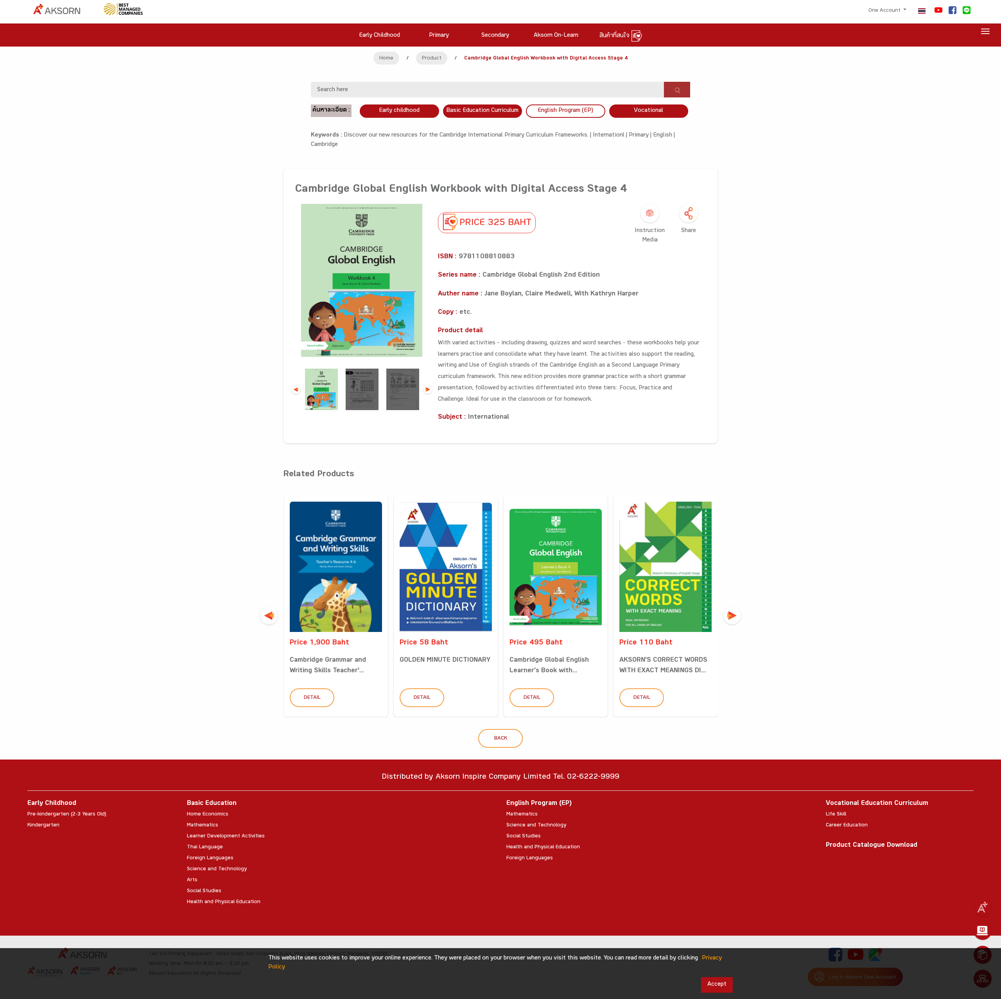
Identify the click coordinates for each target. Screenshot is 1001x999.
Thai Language (205, 847)
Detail (312, 698)
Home (386, 58)
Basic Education (212, 804)
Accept (717, 984)
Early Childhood (51, 804)
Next (427, 389)
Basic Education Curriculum (482, 110)
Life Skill (836, 814)
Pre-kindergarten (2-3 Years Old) (66, 814)
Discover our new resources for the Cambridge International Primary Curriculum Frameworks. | (468, 135)
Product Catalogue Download (871, 846)
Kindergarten (43, 825)
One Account (885, 11)
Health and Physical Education (223, 902)
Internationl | (611, 135)
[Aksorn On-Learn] (983, 931)
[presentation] (269, 616)
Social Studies (204, 891)
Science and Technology (217, 869)
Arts (192, 880)
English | (664, 135)
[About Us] (983, 907)
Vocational (648, 110)
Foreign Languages (210, 858)
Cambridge (324, 145)
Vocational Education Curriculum (877, 804)
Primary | (641, 135)
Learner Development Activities (226, 836)
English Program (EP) (565, 110)
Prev (295, 389)
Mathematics (202, 825)
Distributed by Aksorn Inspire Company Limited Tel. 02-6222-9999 (500, 777)
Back (500, 738)
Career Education (847, 825)
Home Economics (207, 814)
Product (431, 58)
